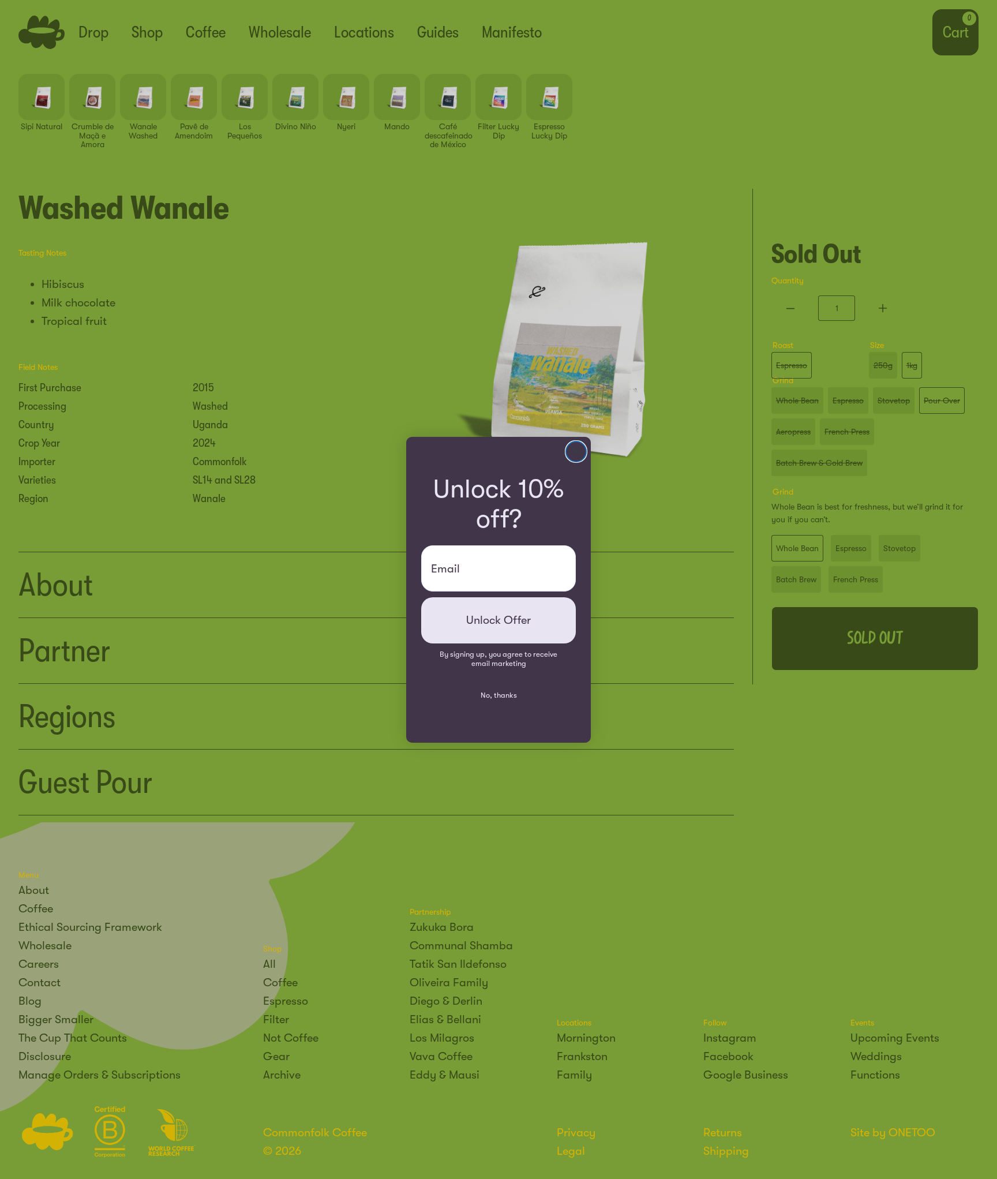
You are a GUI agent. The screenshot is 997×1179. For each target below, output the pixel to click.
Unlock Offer (498, 620)
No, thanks (499, 695)
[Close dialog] (576, 451)
